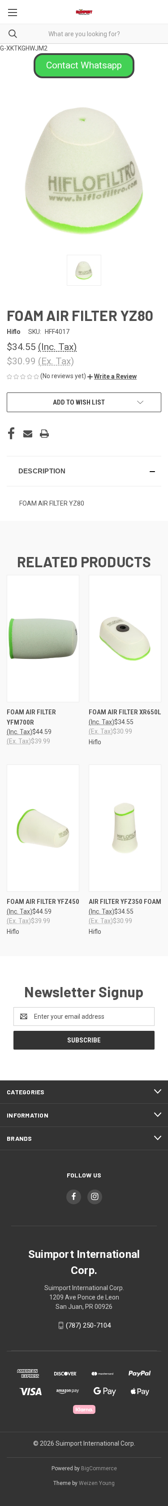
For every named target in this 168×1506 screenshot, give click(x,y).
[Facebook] (11, 433)
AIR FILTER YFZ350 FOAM (125, 902)
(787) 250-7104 (88, 1325)
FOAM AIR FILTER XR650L (125, 712)
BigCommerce (99, 1468)
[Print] (44, 433)
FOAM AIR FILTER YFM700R (31, 717)
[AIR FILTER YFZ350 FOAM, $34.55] (124, 828)
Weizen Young (97, 1483)
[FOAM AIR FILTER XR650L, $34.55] (124, 638)
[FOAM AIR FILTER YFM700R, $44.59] (43, 638)
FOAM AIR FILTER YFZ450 (43, 902)
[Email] (27, 433)
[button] (84, 65)
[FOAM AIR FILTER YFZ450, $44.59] (43, 828)
